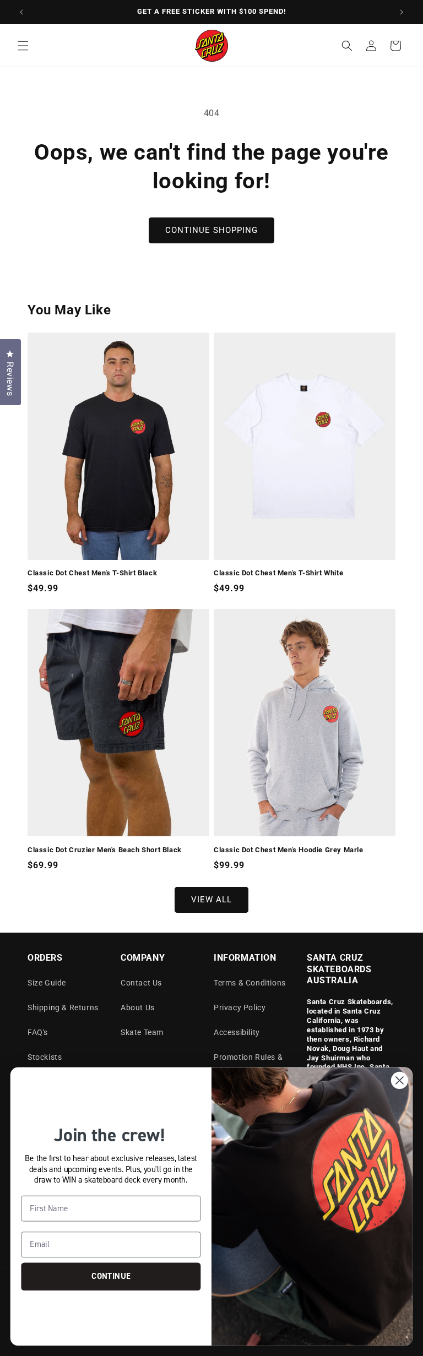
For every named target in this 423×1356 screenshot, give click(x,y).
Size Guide (47, 982)
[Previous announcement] (21, 12)
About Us (138, 1007)
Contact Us (141, 982)
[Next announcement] (401, 12)
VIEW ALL (211, 900)
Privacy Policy (239, 1007)
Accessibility (237, 1032)
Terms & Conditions (250, 982)
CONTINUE (110, 1276)
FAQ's (38, 1032)
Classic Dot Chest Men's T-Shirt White (278, 573)
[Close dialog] (400, 1080)
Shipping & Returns (63, 1007)
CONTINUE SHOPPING (211, 230)
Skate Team (142, 1032)
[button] (23, 46)
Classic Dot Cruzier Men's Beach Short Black (105, 850)
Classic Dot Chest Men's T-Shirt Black (92, 573)
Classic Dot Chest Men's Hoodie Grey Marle (289, 850)
